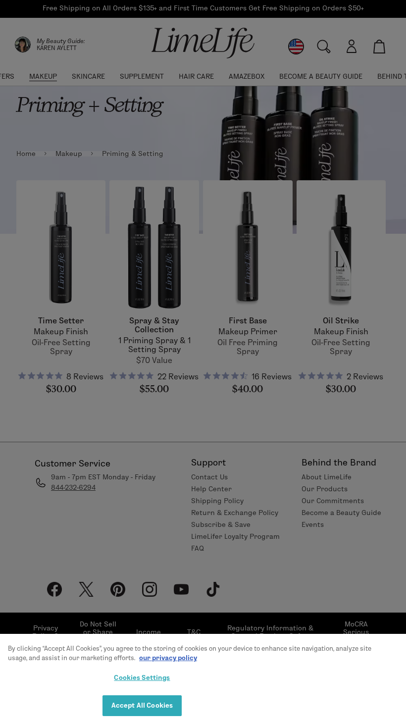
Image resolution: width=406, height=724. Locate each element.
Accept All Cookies (142, 705)
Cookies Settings (142, 677)
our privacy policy (168, 657)
